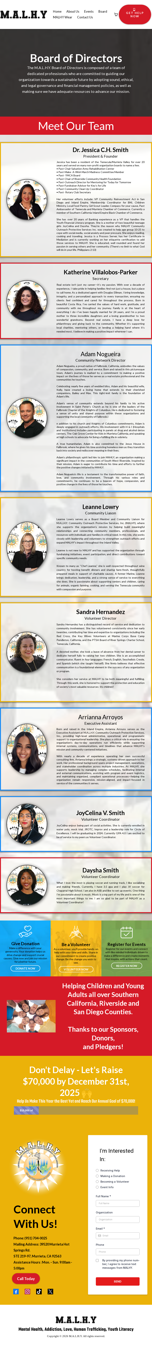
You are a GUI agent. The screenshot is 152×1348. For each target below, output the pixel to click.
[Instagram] (27, 1291)
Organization (104, 1212)
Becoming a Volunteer (114, 1181)
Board (102, 11)
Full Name (103, 1196)
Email (100, 1228)
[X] (50, 1291)
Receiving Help (110, 1170)
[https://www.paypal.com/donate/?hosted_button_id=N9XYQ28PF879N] (25, 931)
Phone (100, 1244)
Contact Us (85, 17)
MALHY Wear (62, 17)
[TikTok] (39, 1291)
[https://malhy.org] (23, 14)
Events (89, 11)
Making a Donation (112, 1176)
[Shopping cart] (116, 14)
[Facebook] (16, 1291)
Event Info (107, 1187)
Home (57, 11)
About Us (72, 11)
